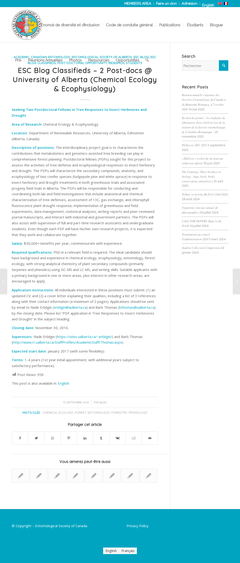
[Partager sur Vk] (117, 438)
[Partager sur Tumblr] (101, 438)
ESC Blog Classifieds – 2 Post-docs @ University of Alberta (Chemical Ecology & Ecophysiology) (85, 79)
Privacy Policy (138, 525)
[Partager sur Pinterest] (69, 438)
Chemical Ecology (58, 412)
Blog (103, 402)
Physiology (138, 412)
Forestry (119, 412)
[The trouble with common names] (57, 476)
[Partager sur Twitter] (36, 438)
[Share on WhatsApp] (52, 438)
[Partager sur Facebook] (20, 438)
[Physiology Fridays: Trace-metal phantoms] (148, 476)
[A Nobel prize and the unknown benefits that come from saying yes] (39, 476)
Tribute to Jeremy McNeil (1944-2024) (205, 194)
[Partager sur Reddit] (134, 438)
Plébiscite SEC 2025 (194, 145)
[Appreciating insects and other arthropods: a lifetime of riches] (3, 281)
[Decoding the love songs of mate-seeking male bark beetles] (75, 476)
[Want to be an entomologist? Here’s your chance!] (112, 476)
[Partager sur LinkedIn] (85, 438)
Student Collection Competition (201, 248)
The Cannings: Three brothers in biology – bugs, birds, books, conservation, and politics (201, 176)
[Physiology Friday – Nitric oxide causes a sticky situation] (130, 476)
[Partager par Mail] (150, 438)
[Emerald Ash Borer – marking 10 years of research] (93, 476)
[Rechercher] (147, 60)
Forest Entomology (92, 412)
